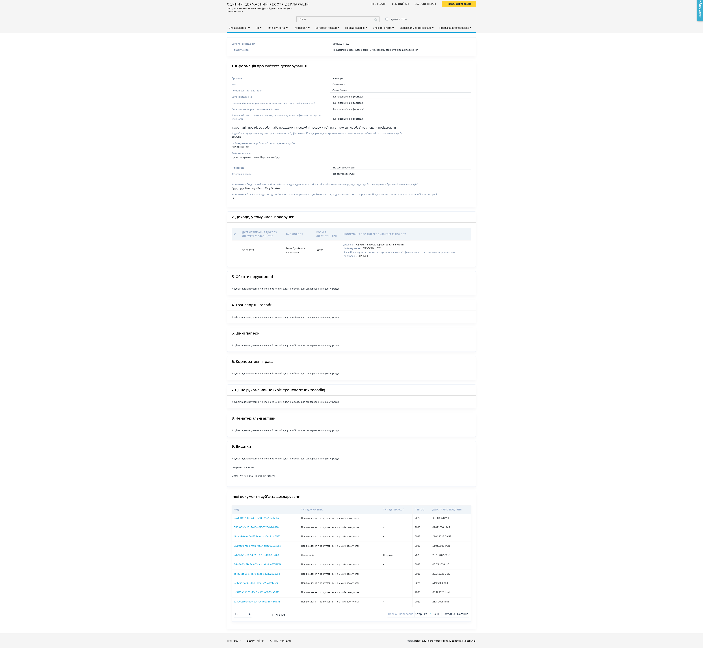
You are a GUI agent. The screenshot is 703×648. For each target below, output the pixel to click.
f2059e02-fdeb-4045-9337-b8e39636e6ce (257, 545)
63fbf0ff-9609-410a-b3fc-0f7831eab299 (256, 583)
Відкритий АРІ (400, 4)
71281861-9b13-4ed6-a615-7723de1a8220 (256, 527)
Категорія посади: (326, 27)
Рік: (257, 27)
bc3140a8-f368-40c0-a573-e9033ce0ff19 (256, 592)
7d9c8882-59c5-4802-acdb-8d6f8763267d (257, 564)
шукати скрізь (398, 19)
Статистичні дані (425, 4)
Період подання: (355, 27)
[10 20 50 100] (243, 614)
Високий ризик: (382, 27)
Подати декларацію (459, 3)
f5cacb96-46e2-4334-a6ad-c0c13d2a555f (257, 536)
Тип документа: (276, 27)
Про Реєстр (378, 4)
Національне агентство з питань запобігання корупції (445, 640)
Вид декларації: (238, 27)
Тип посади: (300, 27)
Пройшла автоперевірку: (454, 27)
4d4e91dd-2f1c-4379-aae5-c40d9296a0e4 (257, 573)
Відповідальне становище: (415, 27)
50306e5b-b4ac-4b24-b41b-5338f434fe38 (257, 601)
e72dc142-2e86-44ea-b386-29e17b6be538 (257, 518)
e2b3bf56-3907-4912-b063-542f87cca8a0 (257, 555)
